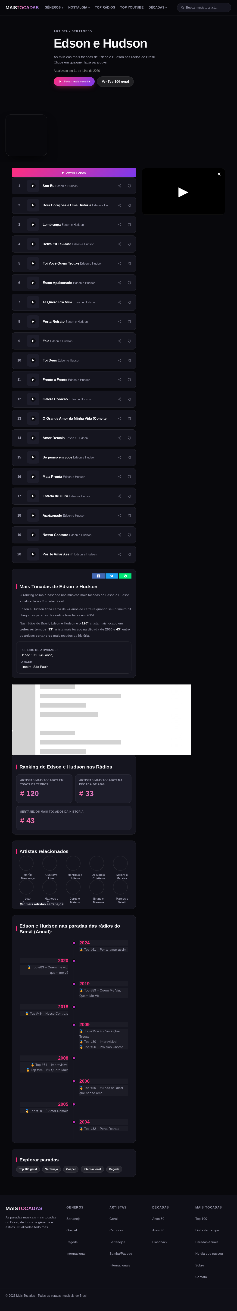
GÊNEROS (53, 7)
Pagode (114, 1169)
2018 (63, 1006)
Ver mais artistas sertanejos (41, 904)
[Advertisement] (105, 121)
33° (51, 629)
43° (119, 629)
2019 (84, 983)
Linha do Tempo (207, 1230)
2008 (63, 1058)
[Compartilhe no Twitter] (112, 577)
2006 (84, 1081)
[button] (74, 185)
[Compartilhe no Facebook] (98, 577)
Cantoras (116, 1230)
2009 (84, 1024)
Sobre (199, 1265)
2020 (63, 960)
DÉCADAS (156, 7)
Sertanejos (117, 1242)
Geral (113, 1219)
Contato (201, 1277)
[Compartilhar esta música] (119, 185)
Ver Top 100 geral (115, 81)
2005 (63, 1104)
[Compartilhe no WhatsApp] (125, 577)
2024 (84, 942)
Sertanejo (51, 1169)
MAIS (22, 7)
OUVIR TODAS (75, 172)
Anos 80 (158, 1219)
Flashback (159, 1242)
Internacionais (119, 1265)
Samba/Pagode (120, 1253)
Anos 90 (158, 1230)
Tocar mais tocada (77, 81)
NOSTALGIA (77, 7)
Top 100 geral (28, 1169)
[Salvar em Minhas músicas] (129, 185)
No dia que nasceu (209, 1253)
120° (86, 623)
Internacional (92, 1169)
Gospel (70, 1169)
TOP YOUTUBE (131, 7)
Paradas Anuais (206, 1242)
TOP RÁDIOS (105, 7)
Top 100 (201, 1219)
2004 (84, 1121)
